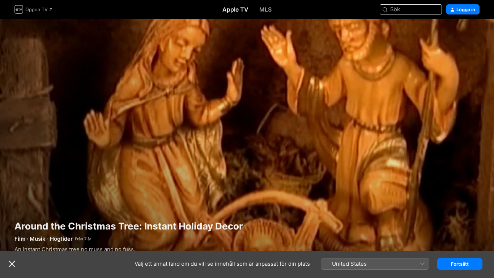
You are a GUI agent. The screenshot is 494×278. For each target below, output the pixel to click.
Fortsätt (460, 264)
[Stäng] (12, 264)
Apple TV (235, 9)
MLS (265, 9)
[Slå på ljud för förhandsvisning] (474, 33)
